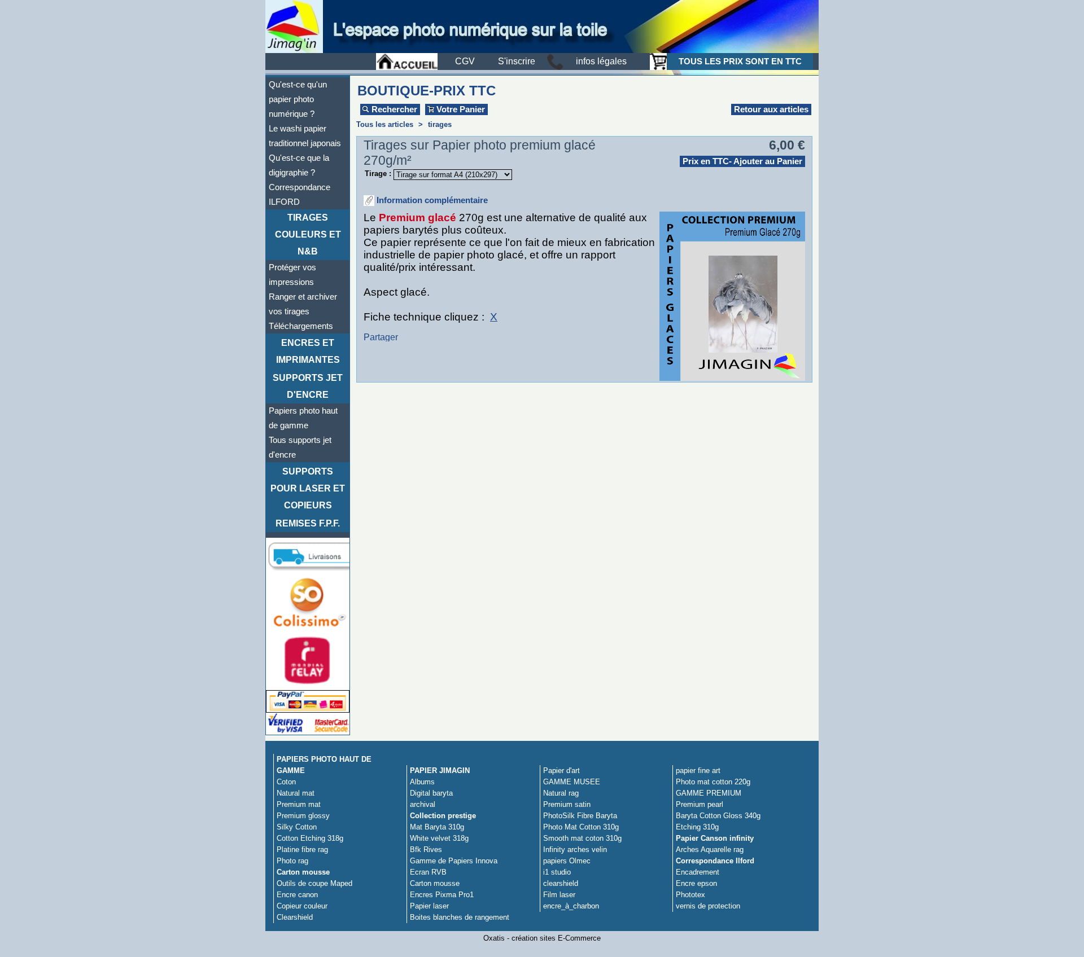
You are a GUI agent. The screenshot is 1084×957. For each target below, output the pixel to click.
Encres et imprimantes (308, 351)
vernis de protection (708, 906)
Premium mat (299, 804)
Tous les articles (384, 124)
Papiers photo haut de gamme (303, 418)
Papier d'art (561, 770)
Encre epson (696, 883)
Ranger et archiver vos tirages (303, 304)
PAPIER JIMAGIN (440, 770)
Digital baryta (431, 793)
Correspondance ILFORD (299, 195)
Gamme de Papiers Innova (453, 861)
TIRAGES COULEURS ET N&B (308, 234)
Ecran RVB (428, 872)
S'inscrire (516, 61)
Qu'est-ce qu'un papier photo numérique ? (298, 99)
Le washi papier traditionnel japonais (305, 136)
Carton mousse (303, 872)
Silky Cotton (297, 827)
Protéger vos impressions (292, 275)
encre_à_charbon (571, 906)
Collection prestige (443, 815)
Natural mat (295, 793)
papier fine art (698, 770)
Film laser (559, 894)
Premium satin (567, 804)
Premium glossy (303, 815)
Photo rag (292, 861)
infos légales (601, 61)
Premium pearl (699, 804)
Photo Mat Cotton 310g (581, 827)
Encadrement (697, 872)
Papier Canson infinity (715, 838)
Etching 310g (697, 827)
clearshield (560, 883)
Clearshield (295, 917)
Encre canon (297, 894)
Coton (286, 782)
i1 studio (557, 872)
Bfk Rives (426, 849)
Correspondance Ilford (715, 861)
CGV (465, 61)
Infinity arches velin (575, 849)
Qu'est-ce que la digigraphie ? (299, 165)
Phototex (690, 894)
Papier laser (429, 906)
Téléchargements (301, 326)
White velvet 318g (439, 838)
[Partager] (399, 338)
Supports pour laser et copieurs (307, 488)
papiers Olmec (567, 861)
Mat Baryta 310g (437, 827)
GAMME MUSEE (571, 782)
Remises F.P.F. (308, 523)
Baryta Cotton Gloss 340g (718, 815)
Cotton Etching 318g (310, 838)
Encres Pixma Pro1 (442, 894)
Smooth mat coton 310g (582, 838)
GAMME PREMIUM (708, 793)
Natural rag (561, 793)
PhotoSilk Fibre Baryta (580, 815)
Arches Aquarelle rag (710, 849)
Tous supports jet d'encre (300, 447)
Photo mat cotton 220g (713, 782)
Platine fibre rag (302, 849)
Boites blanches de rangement (459, 917)
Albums (422, 782)
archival (422, 804)
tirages (440, 124)
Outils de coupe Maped (314, 883)
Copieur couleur (302, 906)
